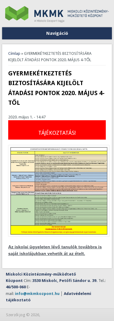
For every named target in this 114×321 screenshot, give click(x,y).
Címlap (14, 53)
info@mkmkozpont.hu (37, 293)
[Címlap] (57, 21)
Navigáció (57, 33)
